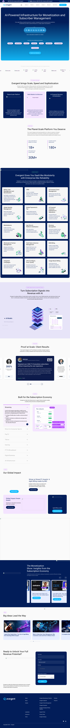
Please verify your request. (42, 673)
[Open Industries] (39, 4)
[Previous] (28, 384)
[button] (60, 578)
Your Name (40, 654)
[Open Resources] (50, 4)
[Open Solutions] (28, 4)
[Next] (42, 384)
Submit (42, 681)
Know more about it (63, 1)
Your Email (40, 659)
